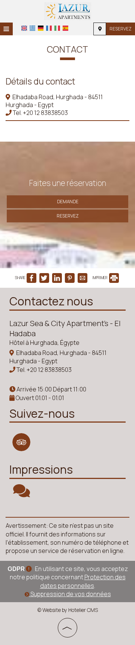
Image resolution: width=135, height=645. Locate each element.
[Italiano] (57, 28)
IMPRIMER (100, 277)
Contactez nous (51, 301)
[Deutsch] (41, 28)
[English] (24, 28)
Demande (67, 201)
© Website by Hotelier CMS (68, 610)
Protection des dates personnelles (83, 581)
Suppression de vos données (70, 594)
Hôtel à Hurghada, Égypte (44, 342)
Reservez (121, 29)
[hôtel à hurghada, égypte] (67, 10)
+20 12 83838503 (45, 113)
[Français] (49, 28)
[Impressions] (21, 494)
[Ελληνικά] (32, 28)
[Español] (65, 28)
